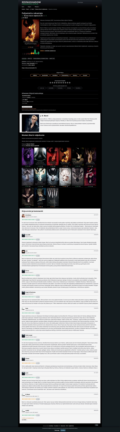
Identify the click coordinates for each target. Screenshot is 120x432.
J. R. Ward (25, 18)
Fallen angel (28, 335)
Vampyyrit (52, 58)
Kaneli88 (27, 235)
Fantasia (24, 58)
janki (26, 373)
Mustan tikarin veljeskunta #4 (33, 16)
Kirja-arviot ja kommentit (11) (29, 68)
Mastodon (63, 425)
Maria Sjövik (31, 65)
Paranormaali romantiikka (40, 58)
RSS (67, 425)
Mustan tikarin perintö (32, 145)
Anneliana (28, 215)
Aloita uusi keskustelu (27, 106)
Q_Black (27, 394)
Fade (26, 308)
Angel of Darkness (30, 292)
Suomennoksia (26, 95)
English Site (71, 425)
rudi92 (27, 410)
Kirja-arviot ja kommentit (32, 211)
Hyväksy (63, 430)
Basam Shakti (30, 144)
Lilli (26, 251)
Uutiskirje (51, 425)
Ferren (27, 270)
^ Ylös (96, 425)
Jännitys (30, 58)
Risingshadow (31, 3)
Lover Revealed (31, 63)
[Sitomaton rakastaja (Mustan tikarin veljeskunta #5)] (45, 16)
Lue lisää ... (24, 419)
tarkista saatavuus (50, 51)
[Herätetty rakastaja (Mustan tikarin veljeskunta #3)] (22, 16)
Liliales (27, 358)
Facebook (56, 425)
